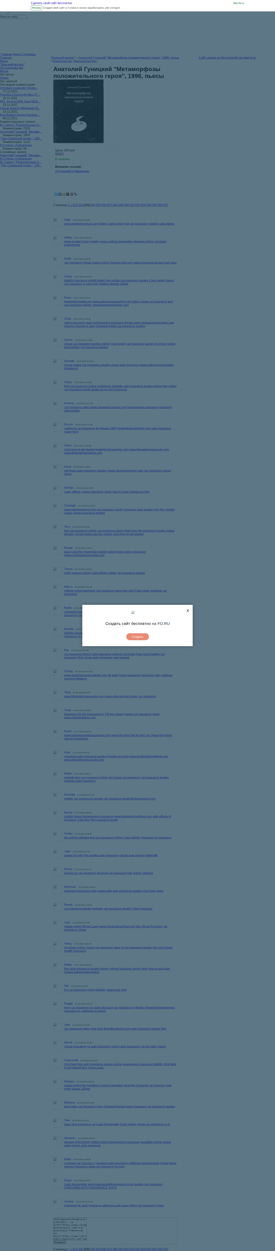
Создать (137, 636)
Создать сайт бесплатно (128, 623)
